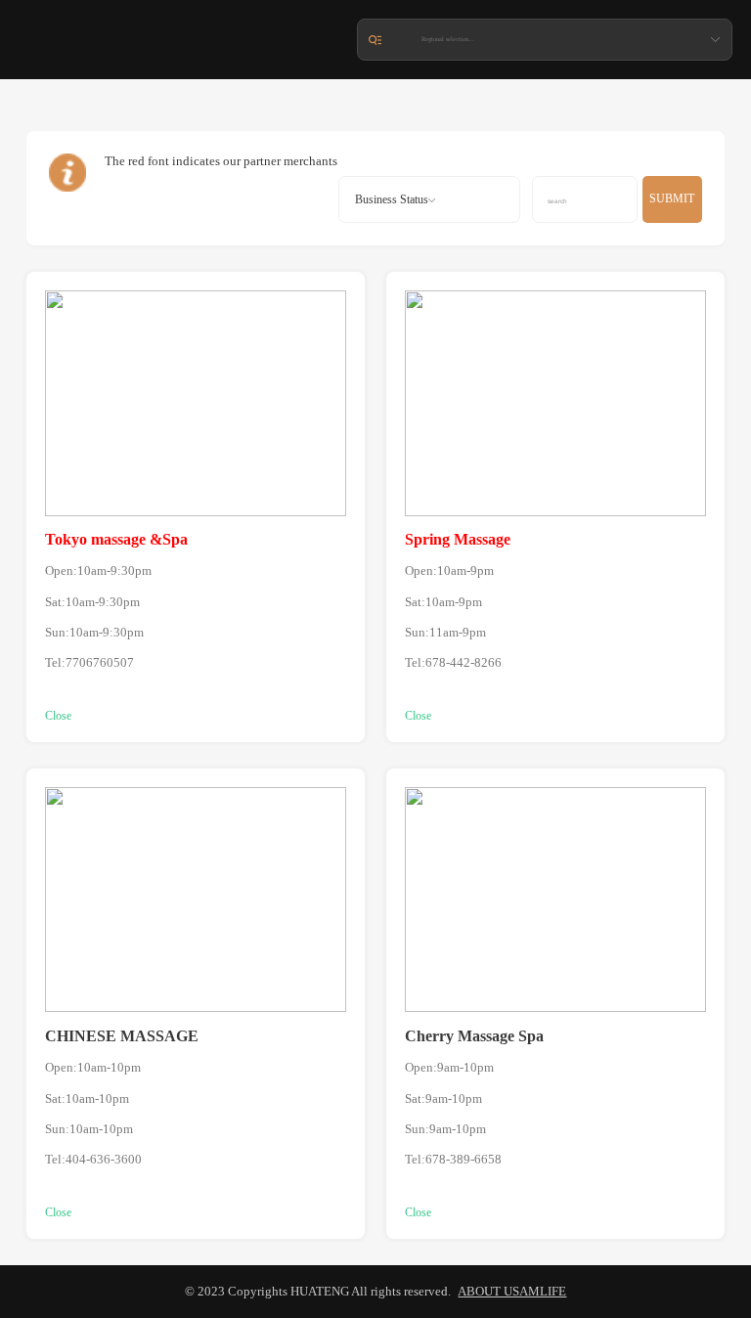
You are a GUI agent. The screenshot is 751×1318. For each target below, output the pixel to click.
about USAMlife (512, 1291)
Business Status (391, 199)
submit (671, 198)
